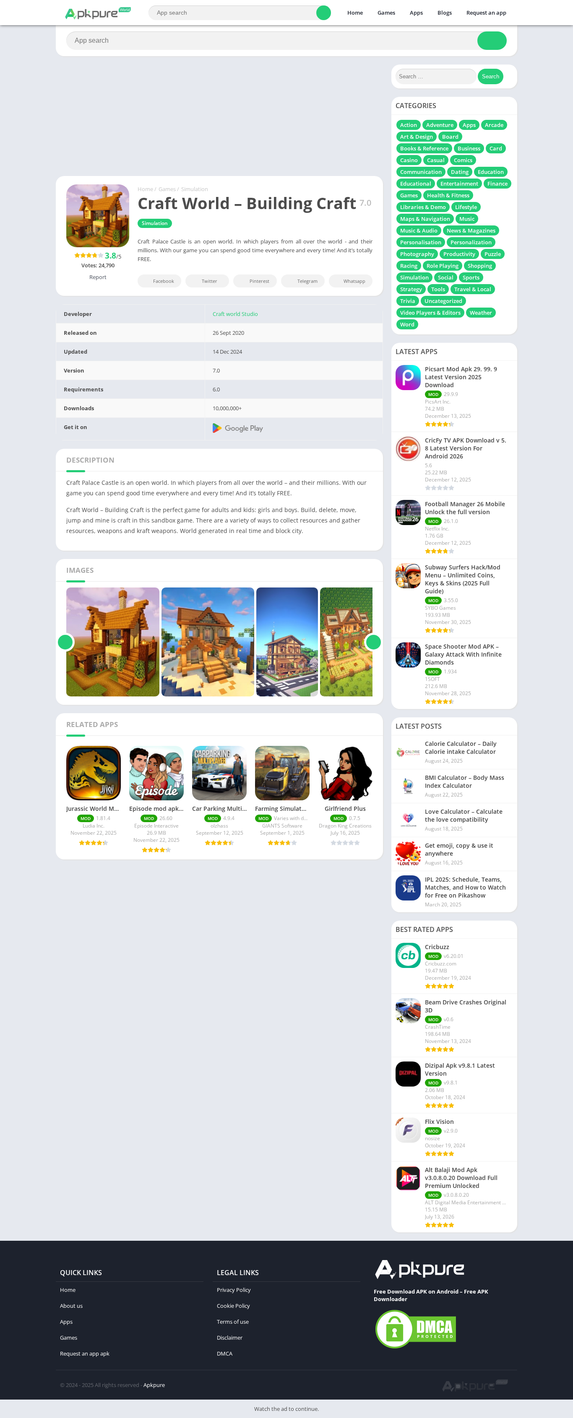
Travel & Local (472, 289)
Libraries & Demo (423, 207)
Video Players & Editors (430, 312)
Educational (415, 183)
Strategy (411, 289)
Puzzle (492, 254)
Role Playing (442, 265)
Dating (460, 172)
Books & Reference (424, 148)
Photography (417, 254)
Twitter (209, 281)
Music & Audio (419, 230)
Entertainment (459, 183)
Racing (408, 265)
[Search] (323, 12)
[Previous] (65, 641)
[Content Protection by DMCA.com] (416, 1348)
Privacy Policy (234, 1290)
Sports (471, 277)
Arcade (494, 125)
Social (445, 277)
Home (355, 12)
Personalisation (420, 242)
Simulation (194, 189)
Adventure (439, 125)
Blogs (445, 12)
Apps (416, 12)
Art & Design (416, 136)
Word (407, 324)
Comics (463, 160)
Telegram (307, 281)
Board (450, 136)
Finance (497, 183)
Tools (438, 289)
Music (466, 219)
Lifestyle (466, 207)
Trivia (407, 301)
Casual (436, 160)
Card (496, 148)
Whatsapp (354, 281)
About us (71, 1305)
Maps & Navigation (425, 219)
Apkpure (154, 1385)
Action (408, 125)
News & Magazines (471, 230)
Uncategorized (443, 301)
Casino (409, 160)
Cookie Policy (233, 1305)
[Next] (373, 641)
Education (491, 172)
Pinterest (259, 281)
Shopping (480, 265)
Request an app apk (84, 1353)
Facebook (163, 281)
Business (469, 148)
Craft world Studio (235, 314)
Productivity (459, 254)
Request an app (486, 12)
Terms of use (233, 1321)
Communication (421, 172)
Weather (481, 312)
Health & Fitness (448, 195)
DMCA (224, 1353)
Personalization (471, 242)
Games (386, 12)
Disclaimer (229, 1337)
